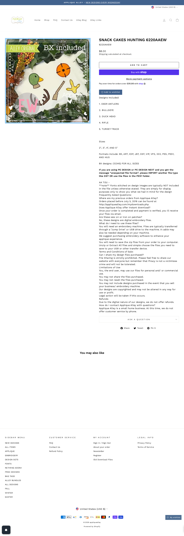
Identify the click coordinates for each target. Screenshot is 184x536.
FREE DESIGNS (12, 472)
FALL (7, 488)
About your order (101, 447)
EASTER (9, 497)
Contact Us (67, 20)
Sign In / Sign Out (102, 443)
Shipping (103, 54)
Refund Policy (56, 451)
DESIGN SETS (11, 459)
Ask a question (139, 319)
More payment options (139, 79)
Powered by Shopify (92, 526)
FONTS (8, 464)
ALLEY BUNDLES (13, 480)
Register (97, 455)
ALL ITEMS (10, 447)
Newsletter (98, 451)
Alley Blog (81, 20)
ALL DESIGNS (11, 484)
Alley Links (95, 20)
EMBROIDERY (11, 455)
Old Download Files (103, 459)
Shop (46, 20)
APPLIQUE (10, 451)
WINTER (9, 493)
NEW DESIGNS (12, 443)
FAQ (55, 20)
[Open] (6, 530)
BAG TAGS (10, 476)
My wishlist (174, 517)
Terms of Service (146, 447)
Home (37, 20)
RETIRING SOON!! (13, 468)
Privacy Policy (144, 443)
